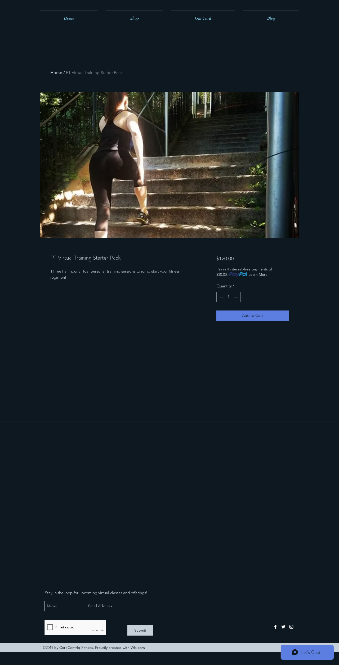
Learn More (257, 274)
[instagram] (291, 626)
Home (56, 72)
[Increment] (236, 297)
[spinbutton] (228, 297)
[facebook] (275, 626)
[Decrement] (220, 297)
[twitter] (283, 626)
